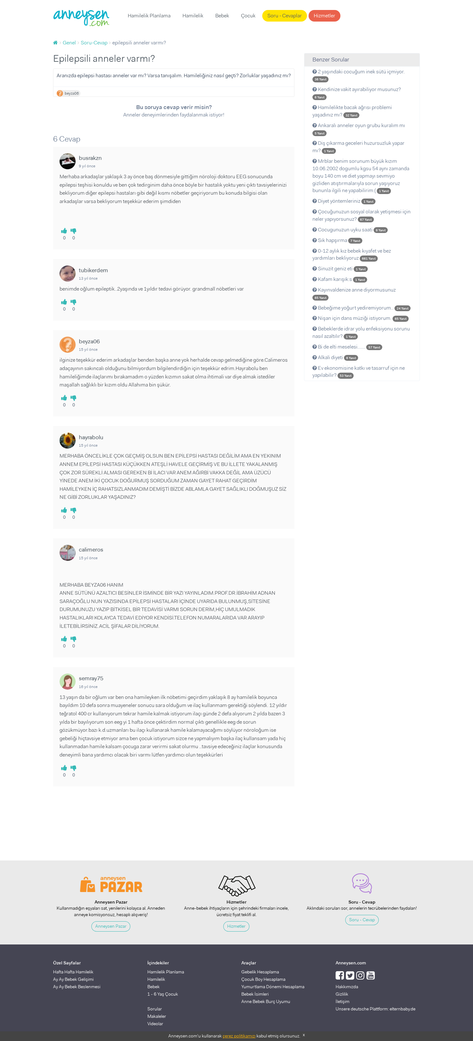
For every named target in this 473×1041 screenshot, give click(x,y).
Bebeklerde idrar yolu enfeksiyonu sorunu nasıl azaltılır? (361, 332)
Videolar (155, 1024)
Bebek (222, 15)
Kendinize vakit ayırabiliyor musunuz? (358, 92)
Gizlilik (342, 994)
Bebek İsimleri (255, 994)
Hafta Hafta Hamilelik (73, 972)
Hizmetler (324, 15)
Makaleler (156, 1016)
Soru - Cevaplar (284, 15)
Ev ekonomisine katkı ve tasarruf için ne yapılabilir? (358, 372)
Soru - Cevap (362, 920)
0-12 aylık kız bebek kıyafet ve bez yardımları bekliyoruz (351, 254)
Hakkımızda (347, 987)
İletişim (342, 1001)
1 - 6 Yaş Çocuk (162, 994)
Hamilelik (192, 15)
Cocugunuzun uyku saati (351, 229)
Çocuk (248, 15)
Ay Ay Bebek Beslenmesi (76, 987)
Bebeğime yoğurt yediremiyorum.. (362, 307)
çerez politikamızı (239, 1036)
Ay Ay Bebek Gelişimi (73, 979)
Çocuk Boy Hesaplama (263, 979)
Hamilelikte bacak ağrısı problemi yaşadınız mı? (352, 111)
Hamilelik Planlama (149, 15)
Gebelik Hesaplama (260, 972)
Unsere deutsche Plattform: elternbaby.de (375, 1009)
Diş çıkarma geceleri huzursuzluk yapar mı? (358, 147)
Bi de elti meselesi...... (348, 346)
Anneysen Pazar (110, 926)
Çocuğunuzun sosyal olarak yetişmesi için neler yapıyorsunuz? (361, 215)
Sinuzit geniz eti (341, 268)
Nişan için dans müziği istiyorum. (361, 318)
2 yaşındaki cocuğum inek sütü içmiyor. (360, 75)
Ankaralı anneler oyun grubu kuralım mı (360, 128)
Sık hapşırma (338, 240)
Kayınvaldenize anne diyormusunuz (355, 293)
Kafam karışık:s (341, 279)
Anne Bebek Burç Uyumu (265, 1001)
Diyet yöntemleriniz (345, 201)
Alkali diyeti (336, 357)
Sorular (154, 1009)
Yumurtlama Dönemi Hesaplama (272, 987)
